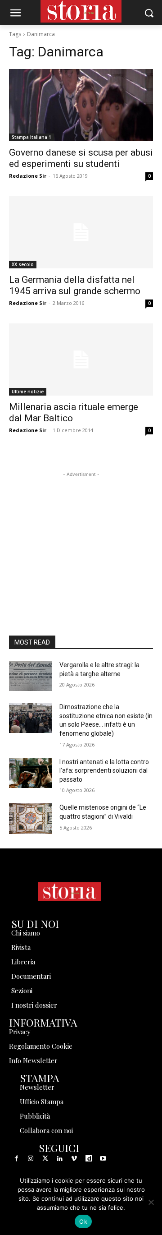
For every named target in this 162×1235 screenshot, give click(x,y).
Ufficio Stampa (41, 1101)
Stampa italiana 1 (31, 137)
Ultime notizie (28, 391)
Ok (83, 1221)
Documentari (31, 976)
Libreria (23, 961)
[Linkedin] (60, 1159)
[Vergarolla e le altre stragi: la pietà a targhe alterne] (30, 676)
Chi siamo (25, 932)
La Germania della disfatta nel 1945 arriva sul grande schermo (74, 285)
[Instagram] (30, 1159)
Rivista (21, 947)
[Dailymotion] (88, 1159)
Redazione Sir (27, 175)
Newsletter (37, 1087)
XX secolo (23, 264)
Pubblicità (35, 1115)
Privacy (20, 1031)
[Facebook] (16, 1159)
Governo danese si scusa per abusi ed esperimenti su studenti (81, 158)
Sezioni (21, 990)
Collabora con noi (46, 1130)
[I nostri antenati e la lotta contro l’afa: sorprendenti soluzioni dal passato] (30, 773)
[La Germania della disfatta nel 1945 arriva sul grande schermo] (81, 232)
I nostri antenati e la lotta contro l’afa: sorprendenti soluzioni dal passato (104, 770)
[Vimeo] (74, 1159)
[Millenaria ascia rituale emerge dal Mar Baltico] (81, 359)
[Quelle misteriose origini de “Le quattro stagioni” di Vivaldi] (30, 818)
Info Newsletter (33, 1060)
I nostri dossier (34, 1004)
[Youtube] (103, 1159)
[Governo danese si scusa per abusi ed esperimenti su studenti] (81, 105)
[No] (150, 1202)
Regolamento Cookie (40, 1046)
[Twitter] (45, 1159)
